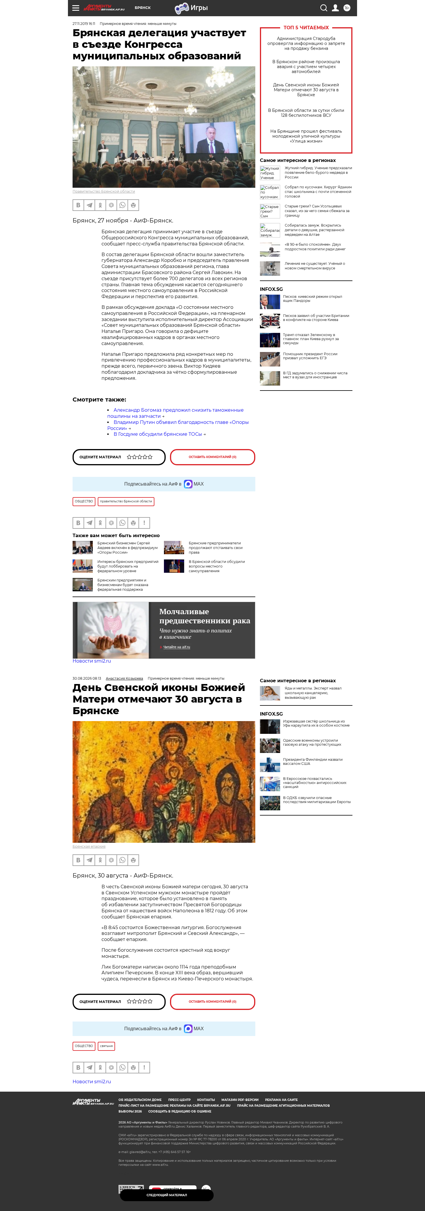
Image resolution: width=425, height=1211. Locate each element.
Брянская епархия (89, 846)
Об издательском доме (140, 1100)
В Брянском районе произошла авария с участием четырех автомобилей (306, 66)
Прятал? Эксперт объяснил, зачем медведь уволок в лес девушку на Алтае (315, 712)
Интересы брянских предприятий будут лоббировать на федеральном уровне (127, 566)
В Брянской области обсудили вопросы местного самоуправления (217, 566)
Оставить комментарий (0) (212, 457)
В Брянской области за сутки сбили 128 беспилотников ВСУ (306, 113)
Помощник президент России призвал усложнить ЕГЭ (310, 356)
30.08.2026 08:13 (87, 678)
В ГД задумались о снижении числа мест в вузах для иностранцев (315, 375)
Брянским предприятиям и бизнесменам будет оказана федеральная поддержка (122, 585)
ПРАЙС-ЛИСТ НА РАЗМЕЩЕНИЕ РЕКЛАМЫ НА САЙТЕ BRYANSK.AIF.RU (174, 1106)
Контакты (206, 1100)
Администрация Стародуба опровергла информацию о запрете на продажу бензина (306, 43)
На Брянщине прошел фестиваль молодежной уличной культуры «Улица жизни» (306, 136)
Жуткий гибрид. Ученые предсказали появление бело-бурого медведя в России (318, 172)
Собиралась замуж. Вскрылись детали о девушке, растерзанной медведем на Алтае (314, 230)
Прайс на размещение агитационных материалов (283, 1106)
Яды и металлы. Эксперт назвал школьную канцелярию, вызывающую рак (313, 693)
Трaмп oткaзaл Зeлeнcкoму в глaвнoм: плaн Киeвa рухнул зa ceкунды (311, 339)
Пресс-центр (179, 1100)
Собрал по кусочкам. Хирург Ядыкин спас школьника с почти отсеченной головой (318, 191)
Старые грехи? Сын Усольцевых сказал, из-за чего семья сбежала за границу (317, 211)
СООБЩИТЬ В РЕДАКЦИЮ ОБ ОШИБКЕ (179, 1111)
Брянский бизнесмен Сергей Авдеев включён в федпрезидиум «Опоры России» (127, 548)
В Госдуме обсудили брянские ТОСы (158, 434)
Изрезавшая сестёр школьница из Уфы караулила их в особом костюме (316, 762)
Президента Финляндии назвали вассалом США (313, 800)
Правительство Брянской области (104, 191)
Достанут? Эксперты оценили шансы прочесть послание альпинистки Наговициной (318, 731)
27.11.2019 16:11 (84, 23)
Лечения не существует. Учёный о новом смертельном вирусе (315, 265)
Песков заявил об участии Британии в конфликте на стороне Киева (316, 318)
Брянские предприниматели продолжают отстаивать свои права (216, 548)
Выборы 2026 (130, 1111)
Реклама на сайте (281, 1100)
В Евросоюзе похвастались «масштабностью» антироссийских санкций (314, 821)
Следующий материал (167, 1195)
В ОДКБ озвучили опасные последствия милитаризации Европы (317, 838)
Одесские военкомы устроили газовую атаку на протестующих (312, 781)
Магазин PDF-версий (239, 1100)
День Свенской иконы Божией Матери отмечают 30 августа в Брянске (306, 90)
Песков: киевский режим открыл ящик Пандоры (312, 299)
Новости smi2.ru (92, 661)
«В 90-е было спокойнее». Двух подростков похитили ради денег (315, 246)
